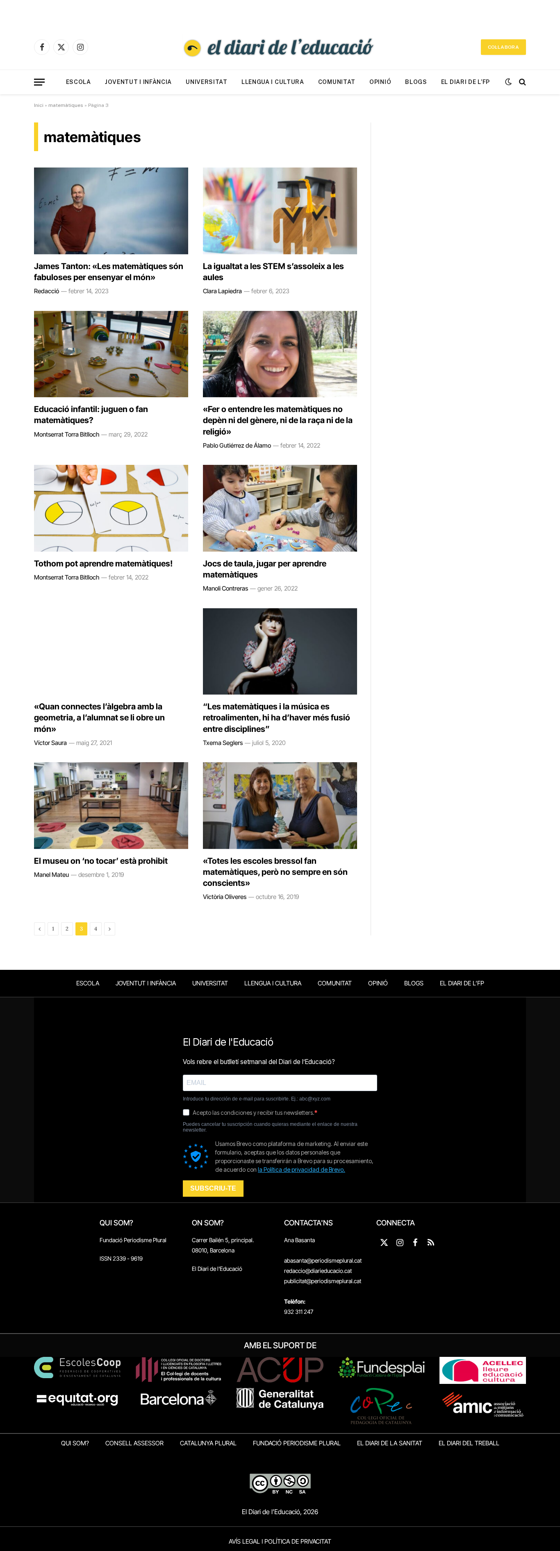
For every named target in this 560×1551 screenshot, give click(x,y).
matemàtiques (65, 105)
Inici (38, 105)
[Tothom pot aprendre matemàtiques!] (111, 508)
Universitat (207, 82)
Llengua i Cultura (272, 82)
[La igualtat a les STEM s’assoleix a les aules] (280, 211)
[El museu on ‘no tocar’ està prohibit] (111, 805)
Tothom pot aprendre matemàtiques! (103, 563)
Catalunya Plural (208, 1443)
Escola (78, 82)
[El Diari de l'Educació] (280, 47)
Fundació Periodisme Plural (133, 1239)
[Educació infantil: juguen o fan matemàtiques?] (111, 354)
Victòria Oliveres (224, 897)
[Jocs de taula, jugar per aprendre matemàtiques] (280, 508)
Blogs (416, 82)
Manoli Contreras (225, 588)
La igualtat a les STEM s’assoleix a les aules (273, 271)
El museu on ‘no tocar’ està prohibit (101, 861)
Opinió (380, 82)
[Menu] (39, 82)
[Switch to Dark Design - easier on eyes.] (508, 82)
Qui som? (75, 1443)
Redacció (46, 291)
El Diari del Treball (469, 1443)
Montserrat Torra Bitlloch (66, 434)
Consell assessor (134, 1443)
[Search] (521, 82)
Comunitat (336, 82)
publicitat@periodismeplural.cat (322, 1280)
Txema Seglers (223, 743)
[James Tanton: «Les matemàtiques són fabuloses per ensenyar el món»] (111, 211)
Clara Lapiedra (222, 291)
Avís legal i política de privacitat (280, 1541)
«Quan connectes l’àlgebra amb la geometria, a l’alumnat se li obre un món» (99, 718)
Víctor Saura (50, 743)
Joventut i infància (138, 82)
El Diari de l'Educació (217, 1268)
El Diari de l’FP (465, 82)
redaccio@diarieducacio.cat (318, 1270)
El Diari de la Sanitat (389, 1443)
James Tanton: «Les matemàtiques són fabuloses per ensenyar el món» (108, 271)
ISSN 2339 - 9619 (121, 1258)
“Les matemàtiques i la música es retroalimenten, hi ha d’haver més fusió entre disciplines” (276, 718)
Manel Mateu (51, 875)
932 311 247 (298, 1311)
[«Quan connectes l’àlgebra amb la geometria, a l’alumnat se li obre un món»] (111, 651)
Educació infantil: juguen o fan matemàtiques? (91, 414)
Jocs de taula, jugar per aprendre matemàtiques (264, 569)
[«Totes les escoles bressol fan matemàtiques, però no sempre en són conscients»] (280, 805)
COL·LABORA (503, 47)
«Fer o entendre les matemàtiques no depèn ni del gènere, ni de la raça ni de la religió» (278, 420)
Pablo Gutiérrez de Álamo (237, 445)
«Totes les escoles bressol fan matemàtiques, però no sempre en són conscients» (275, 872)
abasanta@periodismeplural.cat (323, 1260)
